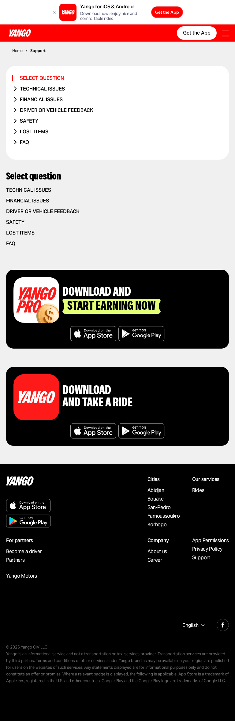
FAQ (24, 142)
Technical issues (42, 89)
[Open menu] (225, 33)
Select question (42, 78)
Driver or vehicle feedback (56, 110)
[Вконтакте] (223, 624)
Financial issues (41, 99)
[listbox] (192, 625)
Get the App (167, 12)
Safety (29, 121)
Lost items (34, 132)
